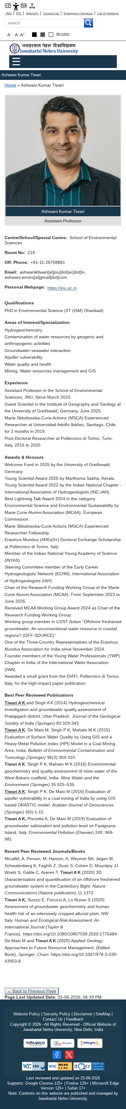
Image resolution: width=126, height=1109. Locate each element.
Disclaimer (83, 1014)
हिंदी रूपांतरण (62, 34)
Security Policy (56, 1014)
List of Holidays (108, 13)
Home (10, 85)
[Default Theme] (51, 34)
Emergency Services (78, 13)
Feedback (74, 1019)
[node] (44, 48)
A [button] (22, 34)
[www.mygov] (62, 1043)
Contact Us (51, 13)
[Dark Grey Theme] (42, 34)
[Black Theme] (34, 34)
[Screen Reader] (24, 5)
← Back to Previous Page (31, 991)
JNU (9, 13)
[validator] (34, 1066)
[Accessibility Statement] (16, 6)
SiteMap (103, 1014)
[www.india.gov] (35, 1043)
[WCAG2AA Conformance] (60, 1066)
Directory (32, 13)
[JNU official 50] (69, 1054)
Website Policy (26, 1014)
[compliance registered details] (88, 1066)
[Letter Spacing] (32, 5)
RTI (19, 13)
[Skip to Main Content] (8, 5)
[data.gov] (89, 1043)
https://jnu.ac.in (62, 287)
